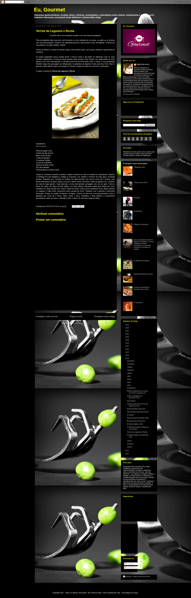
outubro (130, 367)
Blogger (135, 593)
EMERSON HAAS (143, 64)
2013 (127, 358)
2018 (127, 343)
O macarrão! (138, 302)
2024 (127, 325)
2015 (127, 352)
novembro (131, 364)
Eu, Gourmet (49, 10)
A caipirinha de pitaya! (141, 261)
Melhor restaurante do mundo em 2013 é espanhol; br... (137, 392)
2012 (127, 451)
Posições (137, 198)
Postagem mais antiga (104, 316)
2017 (127, 346)
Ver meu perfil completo (131, 94)
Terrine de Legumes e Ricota (137, 432)
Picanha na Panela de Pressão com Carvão (141, 288)
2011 (127, 454)
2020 (127, 337)
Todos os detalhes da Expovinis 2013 (134, 397)
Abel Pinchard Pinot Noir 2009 (137, 418)
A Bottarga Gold (139, 167)
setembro (130, 370)
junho (129, 379)
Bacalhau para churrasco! (136, 421)
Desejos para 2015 (140, 182)
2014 (127, 355)
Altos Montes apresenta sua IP (137, 412)
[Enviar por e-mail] (73, 206)
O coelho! (130, 415)
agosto (129, 373)
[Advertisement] (75, 295)
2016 (127, 349)
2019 (127, 340)
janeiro (130, 447)
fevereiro (130, 444)
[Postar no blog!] (75, 206)
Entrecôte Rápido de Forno (143, 274)
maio (129, 382)
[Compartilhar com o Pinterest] (83, 206)
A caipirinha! (131, 388)
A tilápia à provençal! (141, 224)
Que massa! (131, 401)
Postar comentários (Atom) (79, 323)
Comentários (131, 568)
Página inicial (76, 316)
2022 (127, 331)
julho (129, 376)
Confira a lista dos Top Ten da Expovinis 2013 (137, 405)
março (129, 441)
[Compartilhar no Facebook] (80, 206)
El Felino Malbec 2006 (135, 424)
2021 (127, 334)
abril (129, 385)
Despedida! (138, 211)
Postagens (130, 564)
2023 (127, 328)
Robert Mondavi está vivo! (136, 409)
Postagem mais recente (47, 316)
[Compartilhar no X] (78, 206)
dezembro (131, 361)
